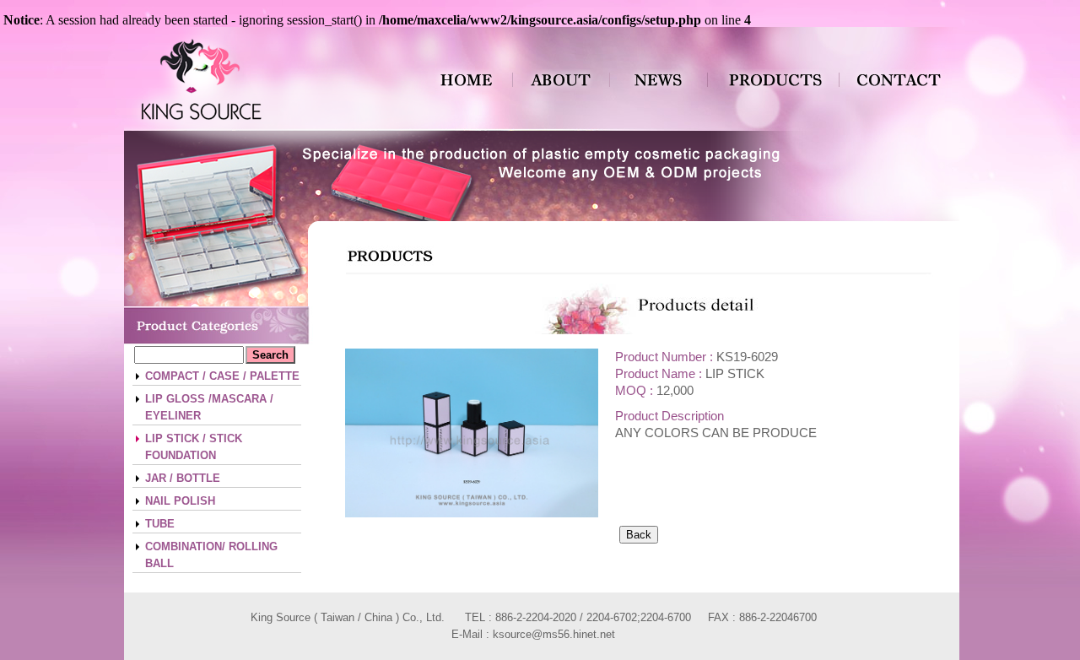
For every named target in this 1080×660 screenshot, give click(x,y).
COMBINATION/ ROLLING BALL (211, 555)
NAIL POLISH (180, 501)
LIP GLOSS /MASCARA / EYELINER (209, 407)
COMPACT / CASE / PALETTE (222, 376)
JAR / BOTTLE (182, 478)
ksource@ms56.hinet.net (554, 634)
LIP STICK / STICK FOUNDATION (193, 447)
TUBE (160, 523)
